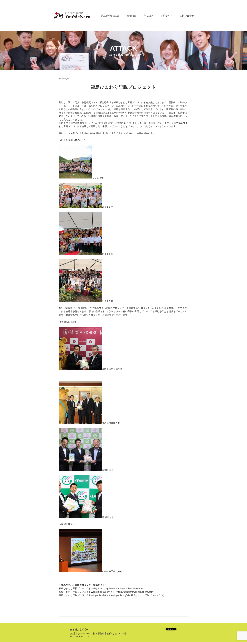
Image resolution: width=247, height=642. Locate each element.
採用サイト (166, 15)
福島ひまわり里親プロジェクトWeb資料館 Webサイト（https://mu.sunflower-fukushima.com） (107, 592)
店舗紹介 (131, 15)
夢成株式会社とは (110, 15)
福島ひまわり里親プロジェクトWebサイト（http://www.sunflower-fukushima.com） (101, 588)
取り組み (148, 15)
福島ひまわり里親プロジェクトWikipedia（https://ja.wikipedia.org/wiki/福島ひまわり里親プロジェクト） (112, 595)
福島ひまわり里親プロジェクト (123, 87)
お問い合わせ (187, 15)
